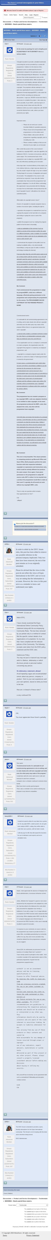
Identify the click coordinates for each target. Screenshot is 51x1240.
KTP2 (6, 544)
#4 (16, 708)
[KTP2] (9, 553)
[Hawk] (9, 716)
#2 (16, 544)
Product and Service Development (25, 22)
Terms (5, 1235)
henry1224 (8, 816)
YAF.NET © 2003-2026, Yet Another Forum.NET (36, 1226)
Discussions (7, 22)
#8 (16, 1121)
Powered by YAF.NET (18, 1226)
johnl (6, 759)
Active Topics (13, 14)
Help (26, 14)
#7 (17, 887)
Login (35, 10)
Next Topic (42, 40)
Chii (6, 44)
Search (21, 14)
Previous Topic (10, 39)
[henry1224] (10, 825)
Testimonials (43, 22)
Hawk (6, 708)
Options (33, 36)
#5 (17, 759)
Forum (6, 14)
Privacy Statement (32, 1235)
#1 (17, 44)
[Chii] (10, 52)
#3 (17, 612)
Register (41, 10)
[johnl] (9, 768)
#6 (18, 816)
